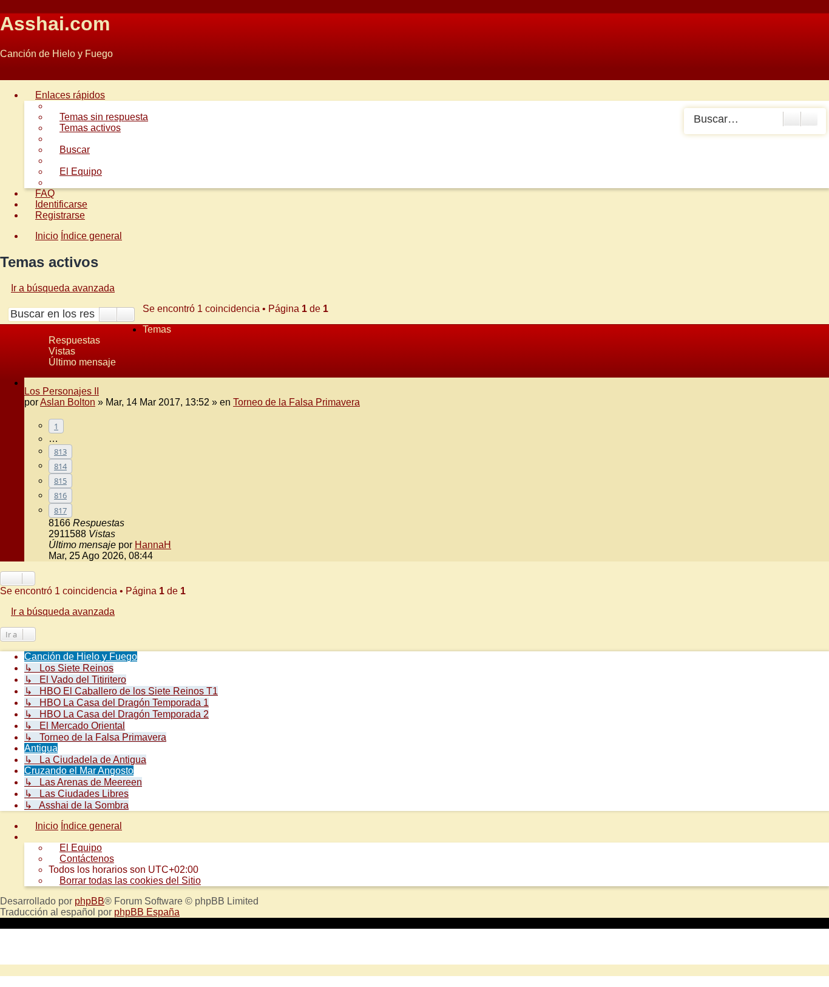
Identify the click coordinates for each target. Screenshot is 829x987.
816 (60, 495)
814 (60, 466)
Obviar (14, 74)
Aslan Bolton (67, 402)
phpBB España (147, 912)
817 (60, 510)
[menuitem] (98, 117)
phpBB (89, 901)
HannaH (153, 545)
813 (60, 451)
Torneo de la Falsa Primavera (296, 402)
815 (60, 480)
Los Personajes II (61, 391)
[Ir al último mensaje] (177, 545)
